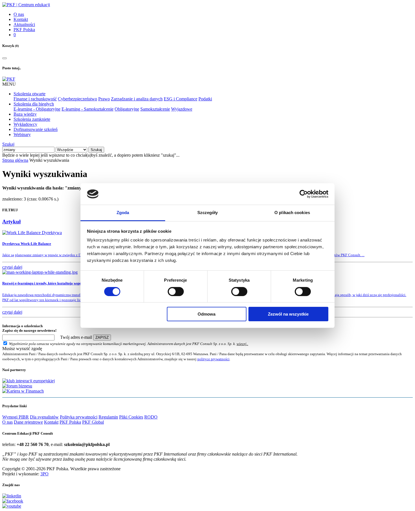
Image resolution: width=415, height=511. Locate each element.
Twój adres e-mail (76, 337)
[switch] (176, 291)
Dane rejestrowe (28, 422)
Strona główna (15, 160)
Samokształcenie (155, 109)
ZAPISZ (102, 337)
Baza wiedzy (25, 114)
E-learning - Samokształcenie (87, 109)
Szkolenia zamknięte (32, 119)
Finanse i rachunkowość (35, 98)
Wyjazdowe (181, 109)
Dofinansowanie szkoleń (36, 129)
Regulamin (108, 417)
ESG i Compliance (180, 98)
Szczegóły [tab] (207, 212)
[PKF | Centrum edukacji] (26, 4)
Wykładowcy (25, 124)
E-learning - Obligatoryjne (37, 109)
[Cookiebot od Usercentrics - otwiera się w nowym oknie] (303, 194)
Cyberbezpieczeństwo (77, 98)
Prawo (104, 98)
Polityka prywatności (78, 417)
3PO (44, 473)
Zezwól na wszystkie (288, 314)
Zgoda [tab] (123, 212)
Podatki (205, 98)
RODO (151, 417)
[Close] (4, 58)
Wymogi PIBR (15, 417)
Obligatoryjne (127, 109)
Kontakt (21, 19)
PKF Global (93, 422)
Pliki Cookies (131, 417)
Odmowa (206, 314)
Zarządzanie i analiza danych (137, 98)
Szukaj (8, 144)
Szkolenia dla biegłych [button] (34, 104)
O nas (19, 14)
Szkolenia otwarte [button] (29, 93)
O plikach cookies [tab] (292, 212)
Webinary (22, 134)
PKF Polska (24, 29)
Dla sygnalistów (44, 417)
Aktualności (24, 24)
